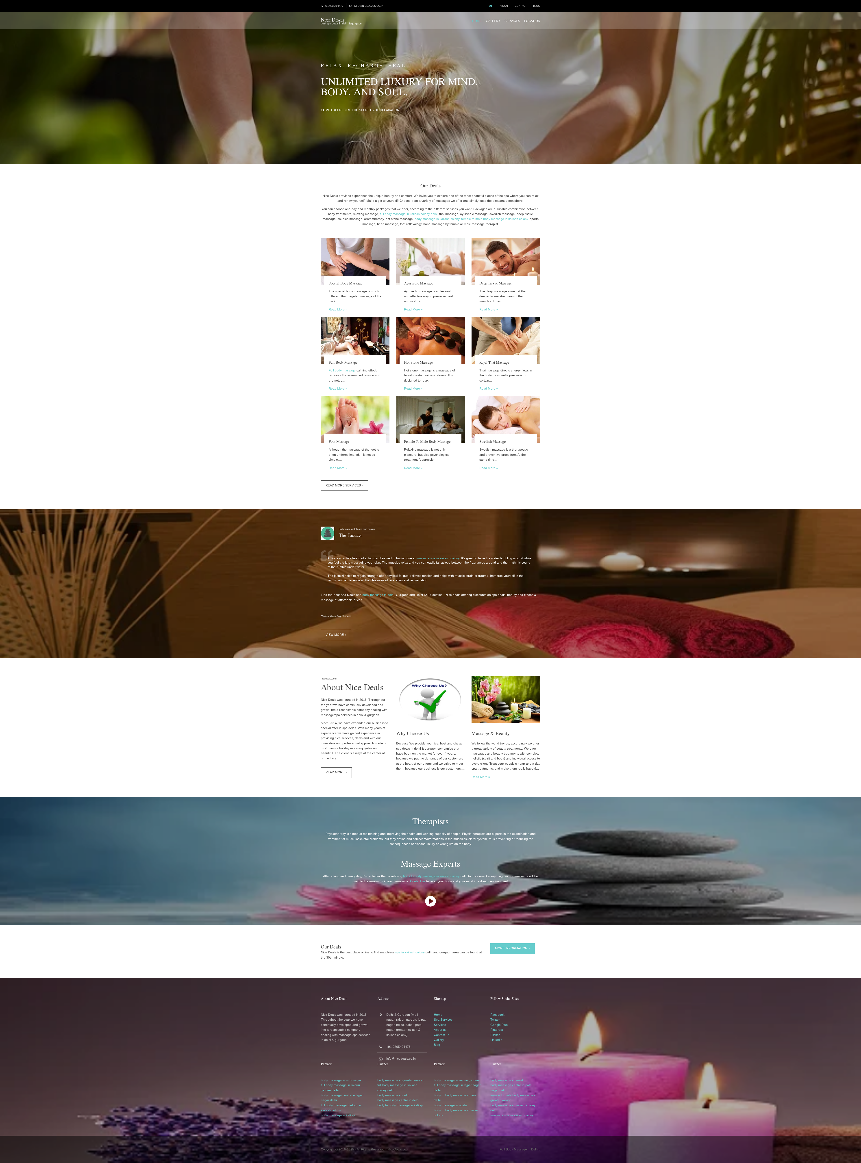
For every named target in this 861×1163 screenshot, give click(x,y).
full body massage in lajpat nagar (457, 1085)
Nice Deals (333, 19)
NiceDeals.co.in (398, 1149)
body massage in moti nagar (341, 1080)
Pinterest (496, 1029)
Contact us (417, 881)
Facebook (497, 1014)
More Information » (512, 948)
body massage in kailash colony (437, 219)
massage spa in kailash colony (437, 558)
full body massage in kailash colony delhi (408, 214)
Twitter (495, 1019)
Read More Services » (344, 485)
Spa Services (443, 1019)
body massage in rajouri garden (456, 1080)
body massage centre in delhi (398, 1100)
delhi (335, 1090)
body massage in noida (450, 1105)
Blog (536, 5)
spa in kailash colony (410, 952)
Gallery (493, 21)
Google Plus (499, 1024)
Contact (521, 5)
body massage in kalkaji (338, 1115)
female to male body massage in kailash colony (494, 219)
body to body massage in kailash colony (431, 876)
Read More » (338, 309)
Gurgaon (403, 1014)
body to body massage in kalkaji (400, 1105)
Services (512, 21)
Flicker (495, 1035)
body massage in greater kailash (400, 1080)
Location (532, 21)
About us (440, 1029)
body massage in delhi (378, 595)
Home (477, 21)
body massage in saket (506, 1080)
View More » (336, 634)
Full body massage (342, 370)
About (504, 5)
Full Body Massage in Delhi (519, 1149)
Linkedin (496, 1039)
